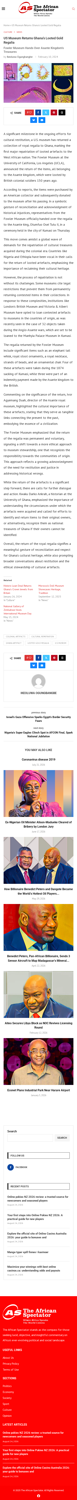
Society (7, 1397)
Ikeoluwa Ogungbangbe (20, 56)
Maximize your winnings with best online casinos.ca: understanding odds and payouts (33, 1268)
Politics (7, 1385)
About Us (8, 1357)
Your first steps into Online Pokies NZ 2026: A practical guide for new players (35, 1217)
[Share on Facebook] (38, 112)
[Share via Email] (41, 120)
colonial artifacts (15, 636)
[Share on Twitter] (45, 112)
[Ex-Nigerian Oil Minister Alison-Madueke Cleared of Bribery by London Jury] (38, 793)
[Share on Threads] (62, 112)
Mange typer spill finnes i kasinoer (27, 1252)
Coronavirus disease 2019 (38, 759)
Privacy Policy (11, 1363)
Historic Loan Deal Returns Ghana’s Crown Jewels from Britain (18, 589)
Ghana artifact (13, 643)
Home (7, 25)
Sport (6, 1403)
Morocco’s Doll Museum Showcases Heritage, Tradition (51, 589)
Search (12, 1131)
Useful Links (12, 1350)
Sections (9, 1378)
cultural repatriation (42, 636)
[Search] (73, 9)
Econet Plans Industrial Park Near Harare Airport (38, 1090)
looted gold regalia (38, 643)
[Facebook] (38, 1495)
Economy (8, 1391)
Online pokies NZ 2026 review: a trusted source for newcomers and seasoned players (37, 1198)
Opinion (7, 1415)
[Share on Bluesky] (33, 120)
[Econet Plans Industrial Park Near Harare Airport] (38, 1061)
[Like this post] (30, 112)
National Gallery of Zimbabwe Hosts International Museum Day (18, 610)
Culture (7, 1409)
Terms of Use (11, 1369)
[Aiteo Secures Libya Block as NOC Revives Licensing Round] (38, 994)
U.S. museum (60, 643)
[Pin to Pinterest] (54, 112)
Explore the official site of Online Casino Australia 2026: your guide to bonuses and (36, 1235)
